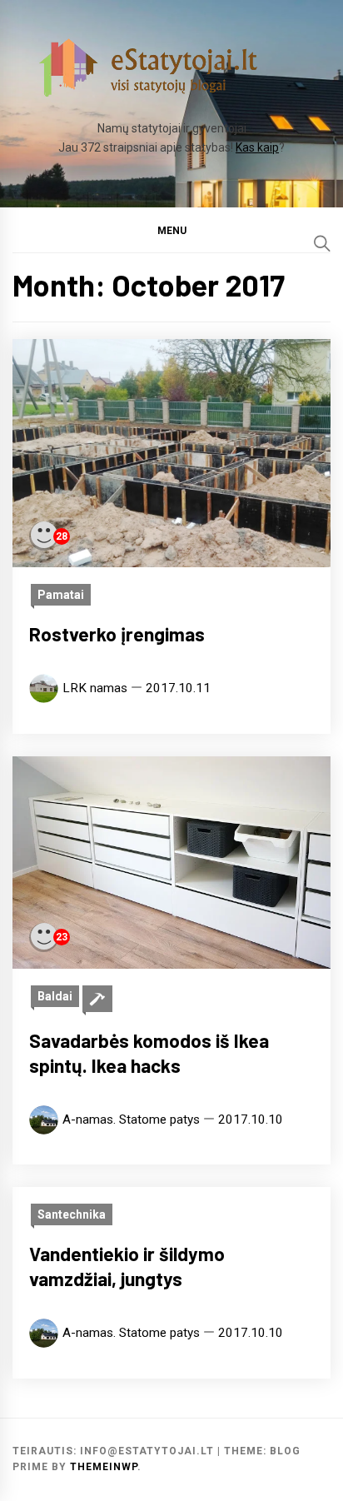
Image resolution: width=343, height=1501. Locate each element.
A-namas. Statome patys (131, 1119)
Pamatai (60, 594)
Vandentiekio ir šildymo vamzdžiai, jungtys (127, 1266)
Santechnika (71, 1214)
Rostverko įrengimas (117, 634)
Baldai (54, 996)
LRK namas (94, 688)
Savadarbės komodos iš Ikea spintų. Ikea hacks (149, 1053)
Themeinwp (103, 1467)
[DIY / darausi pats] (97, 998)
